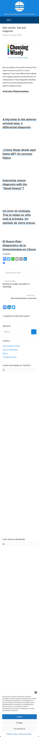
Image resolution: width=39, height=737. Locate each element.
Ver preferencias (19, 729)
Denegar (19, 723)
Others (5, 353)
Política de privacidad (25, 734)
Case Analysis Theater (11, 346)
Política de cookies (12, 734)
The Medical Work (10, 357)
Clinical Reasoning (10, 350)
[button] (36, 692)
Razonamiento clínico (13, 273)
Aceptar (19, 717)
